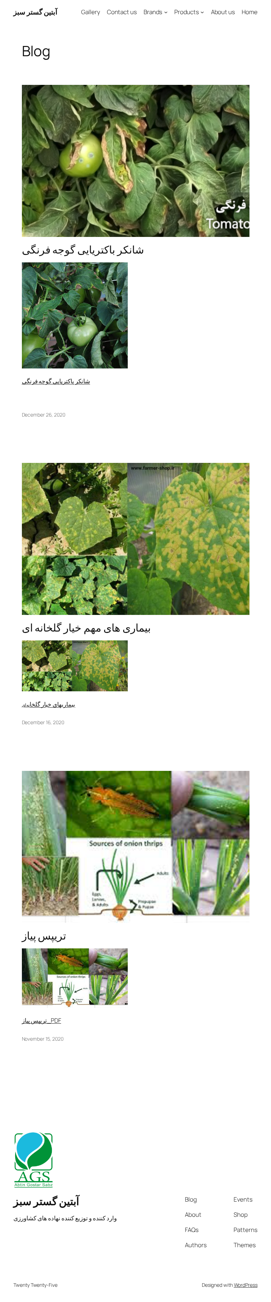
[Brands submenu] (166, 12)
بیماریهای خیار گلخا (52, 704)
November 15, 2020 (43, 1038)
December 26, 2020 (43, 414)
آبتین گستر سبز (35, 12)
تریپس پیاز (44, 935)
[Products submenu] (202, 12)
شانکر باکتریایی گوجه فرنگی (83, 249)
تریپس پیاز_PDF (41, 1020)
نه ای (26, 705)
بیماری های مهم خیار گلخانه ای (86, 627)
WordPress (246, 1284)
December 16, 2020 (43, 722)
